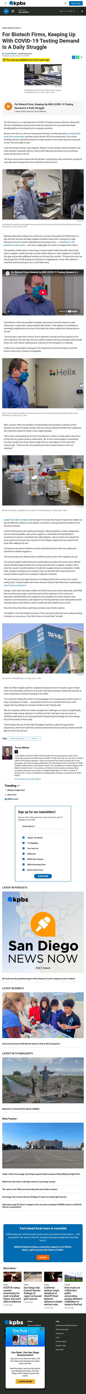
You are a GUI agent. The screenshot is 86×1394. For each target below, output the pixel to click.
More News (9, 1268)
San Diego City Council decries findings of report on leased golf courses (34, 1197)
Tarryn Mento (11, 53)
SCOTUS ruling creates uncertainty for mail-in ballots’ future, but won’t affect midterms (12, 1294)
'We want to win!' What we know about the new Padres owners (30, 1189)
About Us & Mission (34, 1325)
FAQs (57, 1337)
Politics (5, 1285)
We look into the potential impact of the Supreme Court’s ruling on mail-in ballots (38, 978)
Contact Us (59, 1333)
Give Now (75, 3)
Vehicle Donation (33, 1388)
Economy (67, 1285)
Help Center (60, 1349)
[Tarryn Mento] (7, 753)
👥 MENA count (11, 799)
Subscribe (43, 876)
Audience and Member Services (66, 1325)
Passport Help (61, 1345)
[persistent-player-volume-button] (13, 11)
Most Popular (9, 1118)
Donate (43, 1257)
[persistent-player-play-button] (6, 11)
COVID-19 (35, 738)
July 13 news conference (15, 585)
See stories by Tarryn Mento (28, 779)
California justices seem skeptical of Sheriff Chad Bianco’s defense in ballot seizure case (53, 1296)
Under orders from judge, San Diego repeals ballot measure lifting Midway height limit (41, 1174)
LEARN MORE (25, 1381)
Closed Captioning (62, 1329)
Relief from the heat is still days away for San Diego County (28, 1182)
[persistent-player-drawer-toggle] (82, 11)
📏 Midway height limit (15, 790)
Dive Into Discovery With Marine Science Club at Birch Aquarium (31, 1044)
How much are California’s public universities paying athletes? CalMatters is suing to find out (73, 1296)
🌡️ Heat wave (10, 795)
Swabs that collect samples (16, 520)
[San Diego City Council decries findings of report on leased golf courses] (33, 1277)
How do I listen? (61, 1341)
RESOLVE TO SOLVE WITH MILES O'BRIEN (20, 1109)
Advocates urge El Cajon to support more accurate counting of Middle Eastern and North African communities (42, 1205)
